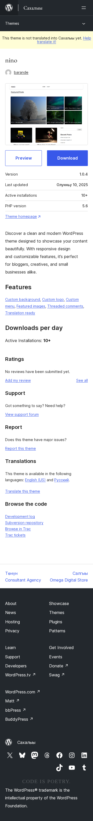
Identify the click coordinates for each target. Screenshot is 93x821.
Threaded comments (65, 306)
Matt (12, 700)
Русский (61, 480)
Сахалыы (26, 742)
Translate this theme (22, 491)
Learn (10, 647)
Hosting (12, 621)
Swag (57, 674)
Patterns (57, 630)
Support (12, 656)
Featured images (31, 306)
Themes (12, 23)
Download (67, 158)
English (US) (35, 480)
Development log (20, 516)
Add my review (18, 380)
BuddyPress (19, 719)
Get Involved (61, 647)
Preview (24, 158)
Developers (16, 665)
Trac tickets (15, 535)
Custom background (22, 299)
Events (55, 656)
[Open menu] (84, 7)
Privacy (12, 630)
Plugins (55, 621)
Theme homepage (21, 216)
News (10, 612)
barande (21, 72)
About (11, 603)
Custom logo (53, 299)
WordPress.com (22, 691)
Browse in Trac (18, 529)
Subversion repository (24, 522)
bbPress (15, 710)
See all (82, 380)
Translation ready (20, 313)
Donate (58, 665)
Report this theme (20, 448)
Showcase (59, 603)
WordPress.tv (20, 674)
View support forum (22, 414)
